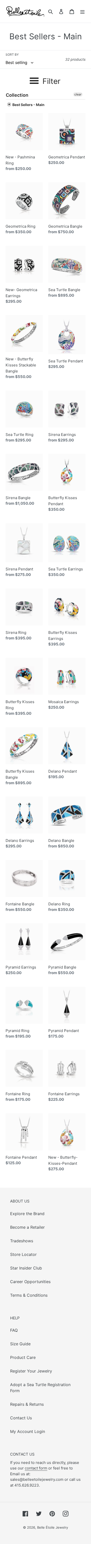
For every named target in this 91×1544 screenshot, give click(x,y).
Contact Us (21, 1417)
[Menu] (82, 11)
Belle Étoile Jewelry (52, 1527)
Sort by (12, 54)
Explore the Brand (27, 1213)
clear (77, 94)
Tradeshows (21, 1240)
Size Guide (20, 1343)
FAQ (14, 1330)
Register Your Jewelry (31, 1371)
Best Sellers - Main (28, 104)
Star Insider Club (26, 1268)
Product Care (23, 1357)
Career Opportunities (30, 1281)
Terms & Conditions (29, 1295)
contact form (36, 1468)
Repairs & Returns (27, 1404)
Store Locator (23, 1254)
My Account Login (27, 1431)
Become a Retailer (27, 1227)
